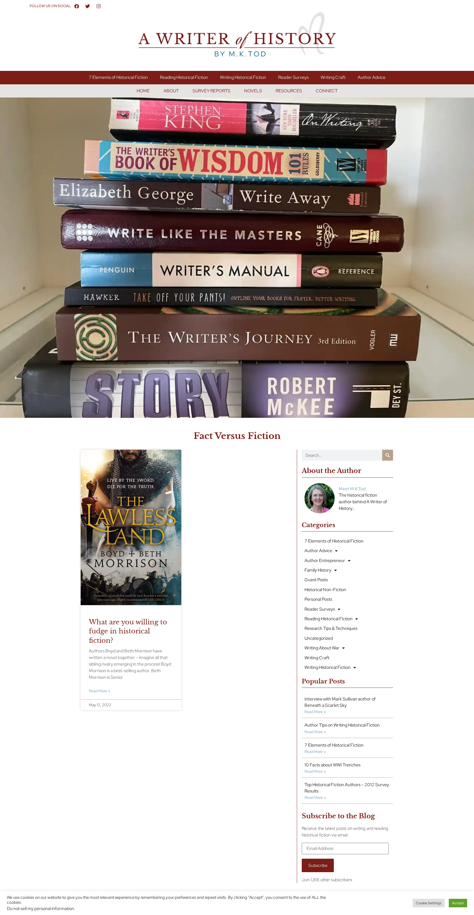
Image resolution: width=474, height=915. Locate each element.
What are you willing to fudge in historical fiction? (128, 631)
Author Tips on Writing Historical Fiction (342, 725)
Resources (289, 91)
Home (143, 91)
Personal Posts (318, 599)
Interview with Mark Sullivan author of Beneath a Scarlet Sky (340, 702)
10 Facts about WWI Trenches (332, 765)
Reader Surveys (293, 77)
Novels (253, 91)
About (171, 91)
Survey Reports (211, 91)
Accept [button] (458, 903)
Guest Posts (316, 580)
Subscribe (318, 865)
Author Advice (371, 77)
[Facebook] (76, 6)
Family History (317, 570)
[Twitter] (87, 6)
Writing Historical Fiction (243, 77)
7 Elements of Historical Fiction (118, 77)
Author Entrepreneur (324, 560)
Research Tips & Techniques (330, 628)
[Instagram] (98, 6)
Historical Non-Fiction (325, 590)
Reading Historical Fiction (184, 77)
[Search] (387, 455)
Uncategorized (318, 638)
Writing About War (321, 648)
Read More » (99, 690)
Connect (327, 91)
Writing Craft (333, 77)
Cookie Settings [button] (428, 903)
